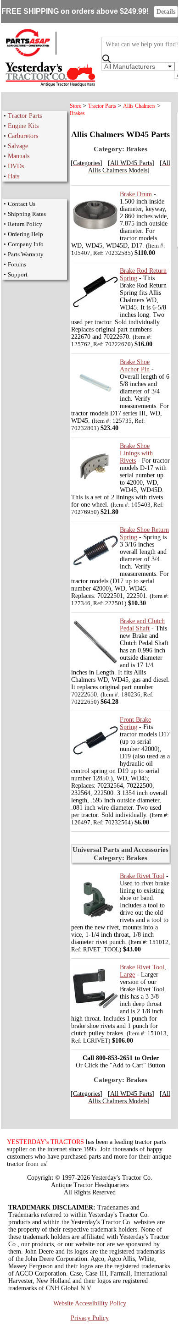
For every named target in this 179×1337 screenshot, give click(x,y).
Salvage (18, 146)
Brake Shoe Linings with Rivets (136, 453)
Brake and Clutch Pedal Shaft (142, 625)
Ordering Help (25, 234)
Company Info (26, 244)
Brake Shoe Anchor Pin (135, 366)
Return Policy (25, 224)
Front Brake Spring (135, 723)
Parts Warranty (26, 254)
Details (166, 11)
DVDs (16, 166)
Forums (17, 264)
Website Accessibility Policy (89, 1303)
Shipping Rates (27, 213)
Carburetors (23, 136)
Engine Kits (23, 125)
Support (18, 274)
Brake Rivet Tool (142, 876)
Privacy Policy (90, 1318)
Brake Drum (136, 194)
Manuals (18, 156)
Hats (13, 176)
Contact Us (21, 203)
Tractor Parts (25, 115)
